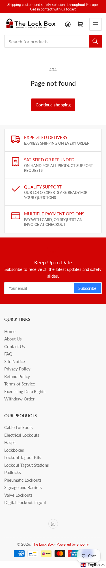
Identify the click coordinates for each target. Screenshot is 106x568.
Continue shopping (53, 104)
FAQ (8, 353)
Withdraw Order (19, 398)
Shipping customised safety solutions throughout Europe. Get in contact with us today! (53, 6)
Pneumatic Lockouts (23, 480)
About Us (13, 338)
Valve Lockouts (18, 495)
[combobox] (53, 41)
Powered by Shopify (73, 544)
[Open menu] (95, 24)
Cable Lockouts (18, 427)
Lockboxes (14, 450)
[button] (93, 565)
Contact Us (14, 346)
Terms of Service (19, 383)
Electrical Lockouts (21, 435)
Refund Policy (17, 376)
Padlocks (12, 472)
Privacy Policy (17, 368)
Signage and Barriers (23, 487)
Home (10, 331)
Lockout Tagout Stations (26, 465)
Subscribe (87, 288)
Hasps (10, 442)
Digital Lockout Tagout (25, 502)
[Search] (95, 41)
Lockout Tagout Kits (22, 457)
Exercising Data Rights (25, 391)
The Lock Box (42, 544)
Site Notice (14, 361)
